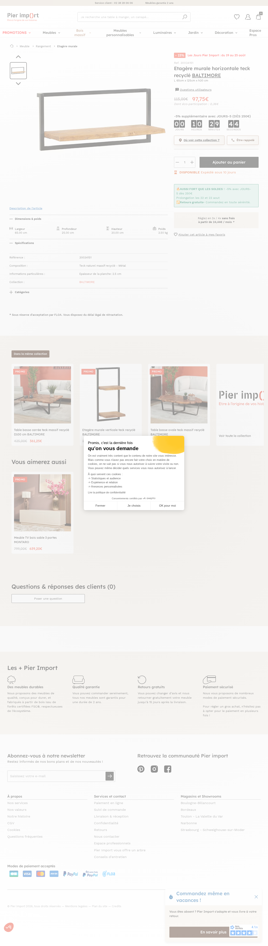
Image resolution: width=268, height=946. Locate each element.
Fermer (100, 505)
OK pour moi (167, 505)
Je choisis (134, 505)
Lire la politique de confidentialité (107, 492)
